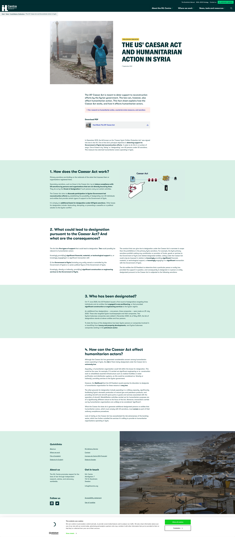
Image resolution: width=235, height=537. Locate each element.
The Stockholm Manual (188, 2)
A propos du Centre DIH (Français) (96, 456)
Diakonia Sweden (90, 460)
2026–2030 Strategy (202, 2)
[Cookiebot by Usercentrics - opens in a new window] (54, 533)
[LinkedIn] (52, 503)
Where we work (55, 452)
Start (3, 14)
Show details (70, 533)
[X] (57, 503)
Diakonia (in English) (56, 460)
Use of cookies (90, 502)
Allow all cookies (177, 522)
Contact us (213, 2)
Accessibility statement (93, 498)
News (7, 14)
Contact (87, 452)
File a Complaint (55, 456)
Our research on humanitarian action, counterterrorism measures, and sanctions (116, 110)
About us (53, 449)
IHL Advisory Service (226, 2)
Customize (176, 528)
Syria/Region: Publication (17, 14)
